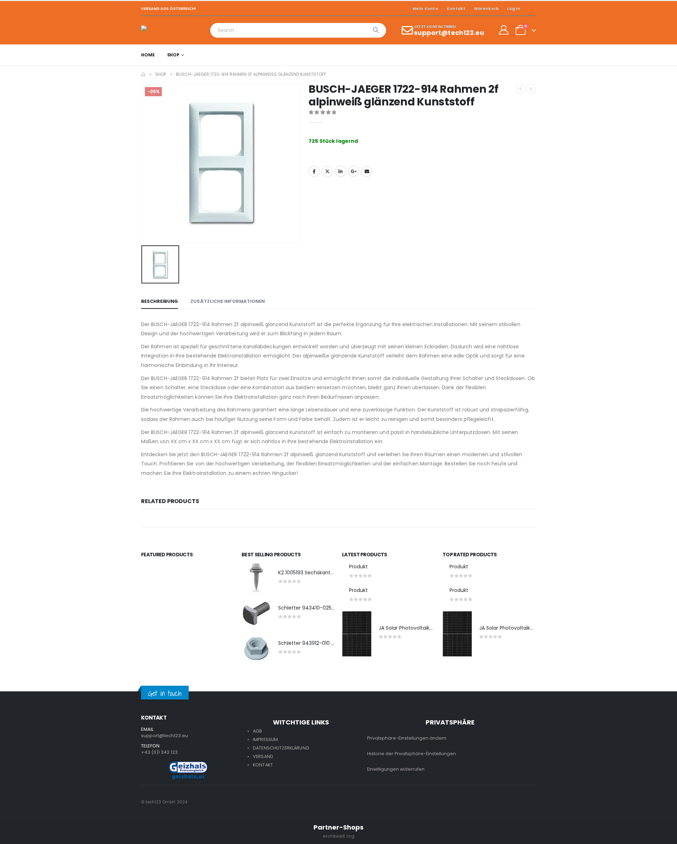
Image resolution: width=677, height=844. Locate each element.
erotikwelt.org (338, 836)
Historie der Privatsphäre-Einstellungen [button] (411, 754)
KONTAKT (263, 765)
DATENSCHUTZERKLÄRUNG (281, 748)
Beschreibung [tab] (159, 301)
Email (366, 171)
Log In (513, 8)
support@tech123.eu (164, 735)
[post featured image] (256, 578)
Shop (173, 55)
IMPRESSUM (265, 739)
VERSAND (263, 756)
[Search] (376, 30)
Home (148, 55)
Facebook (314, 171)
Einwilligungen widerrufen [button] (396, 769)
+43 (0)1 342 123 (159, 752)
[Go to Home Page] (143, 74)
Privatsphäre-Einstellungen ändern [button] (406, 738)
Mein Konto (425, 8)
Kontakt (456, 8)
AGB (257, 731)
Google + (353, 171)
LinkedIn (340, 171)
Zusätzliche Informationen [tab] (227, 301)
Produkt (358, 566)
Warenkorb (486, 8)
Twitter (327, 171)
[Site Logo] (160, 30)
